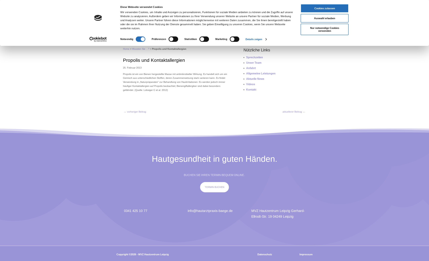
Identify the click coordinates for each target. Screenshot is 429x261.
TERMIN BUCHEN (214, 187)
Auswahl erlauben (324, 18)
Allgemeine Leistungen (260, 73)
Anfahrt (251, 68)
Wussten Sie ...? (140, 49)
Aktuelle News (255, 78)
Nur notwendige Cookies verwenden (324, 29)
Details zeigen (254, 39)
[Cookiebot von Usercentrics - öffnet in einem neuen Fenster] (98, 39)
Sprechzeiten (254, 57)
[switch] (173, 39)
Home (126, 49)
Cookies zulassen (324, 8)
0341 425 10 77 (135, 211)
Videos (250, 84)
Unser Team (253, 62)
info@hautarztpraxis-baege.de (210, 211)
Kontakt (251, 89)
